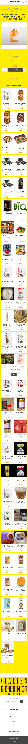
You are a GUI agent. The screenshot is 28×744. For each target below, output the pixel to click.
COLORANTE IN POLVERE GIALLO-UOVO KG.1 (20, 591)
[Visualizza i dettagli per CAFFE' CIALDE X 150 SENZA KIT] (7, 183)
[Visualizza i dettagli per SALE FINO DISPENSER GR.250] (7, 470)
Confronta (15, 56)
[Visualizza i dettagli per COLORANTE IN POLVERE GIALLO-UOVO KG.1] (20, 581)
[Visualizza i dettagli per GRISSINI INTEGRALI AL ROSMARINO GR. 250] (20, 625)
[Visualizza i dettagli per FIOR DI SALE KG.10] (7, 293)
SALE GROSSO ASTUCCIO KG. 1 (21, 479)
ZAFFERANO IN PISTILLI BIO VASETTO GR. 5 (7, 547)
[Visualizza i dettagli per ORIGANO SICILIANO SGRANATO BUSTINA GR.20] (20, 338)
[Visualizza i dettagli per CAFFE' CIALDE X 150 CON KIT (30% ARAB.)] (20, 161)
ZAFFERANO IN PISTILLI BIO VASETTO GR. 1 (20, 524)
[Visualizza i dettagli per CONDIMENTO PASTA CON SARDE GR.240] (20, 249)
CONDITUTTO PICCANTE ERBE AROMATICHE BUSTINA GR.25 (20, 282)
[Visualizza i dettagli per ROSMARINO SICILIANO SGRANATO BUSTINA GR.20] (7, 448)
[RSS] (17, 724)
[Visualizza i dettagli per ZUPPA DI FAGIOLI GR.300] (20, 559)
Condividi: (14, 76)
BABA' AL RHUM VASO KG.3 (7, 126)
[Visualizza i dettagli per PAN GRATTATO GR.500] (20, 360)
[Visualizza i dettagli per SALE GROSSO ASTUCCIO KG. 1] (20, 470)
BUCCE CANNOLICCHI (7, 147)
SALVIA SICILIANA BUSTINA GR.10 (7, 502)
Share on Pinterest (15, 79)
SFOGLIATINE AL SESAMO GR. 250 (7, 634)
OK (14, 374)
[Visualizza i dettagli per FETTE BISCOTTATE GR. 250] (7, 647)
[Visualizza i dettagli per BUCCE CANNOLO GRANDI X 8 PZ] (20, 139)
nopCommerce (16, 738)
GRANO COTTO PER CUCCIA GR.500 (20, 302)
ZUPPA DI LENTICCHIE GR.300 (7, 590)
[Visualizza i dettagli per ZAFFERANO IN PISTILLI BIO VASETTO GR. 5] (7, 537)
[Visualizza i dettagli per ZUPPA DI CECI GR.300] (7, 559)
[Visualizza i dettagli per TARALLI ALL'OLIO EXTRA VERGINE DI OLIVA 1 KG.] (20, 492)
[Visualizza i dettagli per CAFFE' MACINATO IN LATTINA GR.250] (7, 205)
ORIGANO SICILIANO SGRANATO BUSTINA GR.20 (21, 348)
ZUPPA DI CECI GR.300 (7, 567)
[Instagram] (14, 724)
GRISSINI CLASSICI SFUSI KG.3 (20, 325)
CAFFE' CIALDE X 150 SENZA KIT (7, 192)
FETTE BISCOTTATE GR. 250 (7, 656)
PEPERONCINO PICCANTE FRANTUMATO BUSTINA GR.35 (20, 392)
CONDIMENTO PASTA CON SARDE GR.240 (21, 258)
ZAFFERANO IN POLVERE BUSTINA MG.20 (20, 547)
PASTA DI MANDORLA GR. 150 (7, 612)
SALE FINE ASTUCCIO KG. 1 (21, 457)
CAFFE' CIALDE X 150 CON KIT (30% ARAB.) (21, 170)
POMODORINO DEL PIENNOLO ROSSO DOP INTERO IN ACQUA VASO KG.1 (7, 436)
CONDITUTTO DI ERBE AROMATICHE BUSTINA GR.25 (7, 281)
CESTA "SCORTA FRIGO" (20, 235)
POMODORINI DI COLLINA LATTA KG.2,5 (7, 413)
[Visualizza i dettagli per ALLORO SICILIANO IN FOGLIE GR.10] (7, 95)
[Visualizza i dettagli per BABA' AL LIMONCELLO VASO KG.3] (20, 95)
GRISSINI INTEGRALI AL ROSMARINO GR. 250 (20, 634)
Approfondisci (14, 377)
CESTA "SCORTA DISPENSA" (7, 236)
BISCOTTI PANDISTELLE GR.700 (20, 126)
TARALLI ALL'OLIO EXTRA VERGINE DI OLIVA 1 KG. (20, 502)
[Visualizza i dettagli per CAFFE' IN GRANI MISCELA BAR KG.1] (20, 183)
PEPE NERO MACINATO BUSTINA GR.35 (7, 391)
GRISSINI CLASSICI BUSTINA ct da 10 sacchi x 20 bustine (7, 326)
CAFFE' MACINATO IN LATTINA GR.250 (7, 214)
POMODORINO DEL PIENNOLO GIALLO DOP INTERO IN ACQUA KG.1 (20, 414)
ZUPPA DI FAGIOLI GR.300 (20, 568)
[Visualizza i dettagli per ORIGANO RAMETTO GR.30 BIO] (7, 338)
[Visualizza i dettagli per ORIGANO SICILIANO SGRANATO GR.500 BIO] (7, 360)
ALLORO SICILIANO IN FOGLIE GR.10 (7, 104)
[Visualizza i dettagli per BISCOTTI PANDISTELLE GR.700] (20, 117)
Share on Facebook (13, 79)
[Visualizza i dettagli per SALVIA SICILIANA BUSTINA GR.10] (7, 492)
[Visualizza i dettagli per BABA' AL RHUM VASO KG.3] (7, 117)
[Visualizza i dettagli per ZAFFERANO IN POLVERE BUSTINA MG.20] (20, 537)
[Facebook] (11, 724)
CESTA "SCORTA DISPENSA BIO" (21, 214)
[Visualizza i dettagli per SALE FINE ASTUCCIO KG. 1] (20, 448)
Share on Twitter (10, 79)
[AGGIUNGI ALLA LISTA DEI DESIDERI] (24, 70)
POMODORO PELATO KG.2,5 (21, 435)
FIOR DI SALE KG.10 (7, 302)
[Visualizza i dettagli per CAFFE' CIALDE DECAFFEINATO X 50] (7, 161)
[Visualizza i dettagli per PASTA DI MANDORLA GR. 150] (7, 603)
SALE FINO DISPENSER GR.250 (7, 479)
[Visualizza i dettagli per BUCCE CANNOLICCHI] (7, 139)
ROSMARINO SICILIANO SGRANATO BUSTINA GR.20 (7, 458)
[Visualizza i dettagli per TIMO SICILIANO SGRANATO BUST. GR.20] (7, 515)
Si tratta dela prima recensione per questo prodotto (14, 54)
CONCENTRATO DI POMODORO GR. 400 (7, 258)
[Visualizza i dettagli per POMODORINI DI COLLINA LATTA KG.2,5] (7, 404)
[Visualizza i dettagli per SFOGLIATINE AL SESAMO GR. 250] (7, 625)
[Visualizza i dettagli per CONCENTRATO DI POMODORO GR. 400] (7, 249)
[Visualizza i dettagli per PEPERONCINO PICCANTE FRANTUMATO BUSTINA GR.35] (20, 382)
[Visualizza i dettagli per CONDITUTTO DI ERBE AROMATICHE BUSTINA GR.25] (7, 271)
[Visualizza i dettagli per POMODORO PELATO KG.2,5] (20, 426)
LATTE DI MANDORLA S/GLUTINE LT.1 (21, 612)
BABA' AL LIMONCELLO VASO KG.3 (20, 104)
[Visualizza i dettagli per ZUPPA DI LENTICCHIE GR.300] (7, 581)
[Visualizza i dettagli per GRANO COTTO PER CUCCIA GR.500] (20, 293)
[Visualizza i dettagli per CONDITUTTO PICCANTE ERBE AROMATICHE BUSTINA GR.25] (20, 271)
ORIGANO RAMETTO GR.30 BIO (7, 347)
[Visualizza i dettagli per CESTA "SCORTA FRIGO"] (20, 227)
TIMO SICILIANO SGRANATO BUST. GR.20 (7, 524)
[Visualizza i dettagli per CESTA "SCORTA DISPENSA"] (7, 227)
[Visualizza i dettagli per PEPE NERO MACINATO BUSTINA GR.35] (7, 382)
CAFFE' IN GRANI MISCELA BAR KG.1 (20, 192)
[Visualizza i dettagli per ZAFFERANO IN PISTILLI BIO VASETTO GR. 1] (20, 515)
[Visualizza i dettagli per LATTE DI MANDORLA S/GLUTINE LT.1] (20, 603)
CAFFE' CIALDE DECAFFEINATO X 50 (7, 170)
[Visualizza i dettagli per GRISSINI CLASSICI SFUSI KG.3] (20, 316)
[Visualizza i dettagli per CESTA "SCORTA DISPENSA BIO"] (20, 205)
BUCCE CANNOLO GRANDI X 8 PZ (21, 148)
